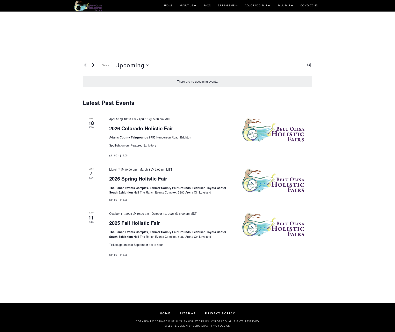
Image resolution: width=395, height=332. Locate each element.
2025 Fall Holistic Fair (134, 222)
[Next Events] (93, 65)
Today (105, 65)
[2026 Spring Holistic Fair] (277, 180)
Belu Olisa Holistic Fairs (89, 6)
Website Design (176, 325)
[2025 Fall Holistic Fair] (277, 224)
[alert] (197, 81)
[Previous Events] (85, 65)
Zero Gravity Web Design (211, 325)
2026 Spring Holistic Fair (138, 178)
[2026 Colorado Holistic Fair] (277, 129)
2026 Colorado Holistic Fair (141, 128)
